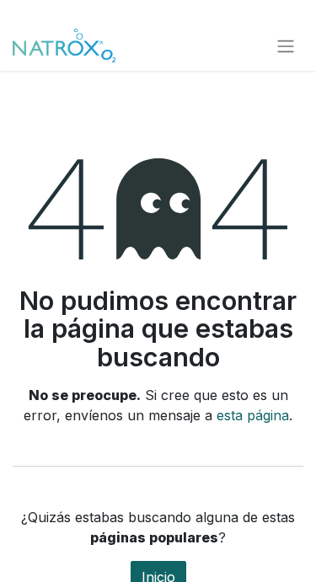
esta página (253, 415)
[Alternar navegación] (285, 45)
